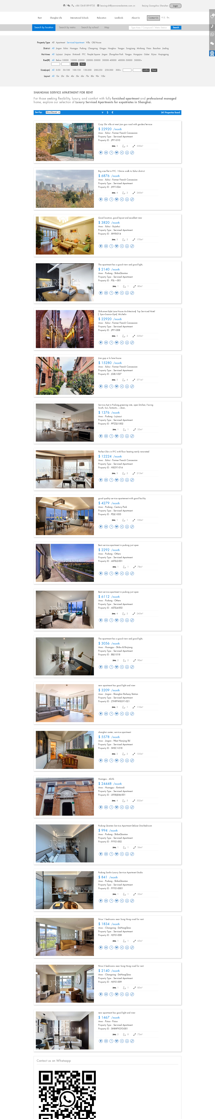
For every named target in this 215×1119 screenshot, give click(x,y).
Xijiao (153, 54)
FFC (84, 54)
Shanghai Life (56, 18)
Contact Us (153, 18)
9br (97, 76)
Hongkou (112, 48)
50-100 (66, 70)
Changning (93, 48)
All (53, 42)
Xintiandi (76, 54)
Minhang (141, 48)
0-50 (58, 70)
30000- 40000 (109, 60)
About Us (136, 18)
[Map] (101, 153)
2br (62, 76)
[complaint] (127, 153)
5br (77, 76)
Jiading (165, 48)
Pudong (83, 48)
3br (67, 76)
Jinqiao (67, 54)
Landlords (119, 18)
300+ (118, 70)
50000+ (138, 60)
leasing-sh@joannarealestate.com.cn (117, 6)
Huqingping (163, 54)
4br (72, 76)
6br (82, 76)
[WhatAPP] (212, 35)
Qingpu (102, 48)
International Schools (79, 18)
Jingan (59, 48)
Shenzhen (164, 6)
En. (168, 18)
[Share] (122, 153)
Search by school (90, 27)
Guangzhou (154, 6)
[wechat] (212, 41)
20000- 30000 (93, 60)
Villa (88, 42)
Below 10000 (62, 60)
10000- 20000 (77, 60)
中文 (163, 18)
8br (92, 76)
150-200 (87, 70)
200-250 (98, 70)
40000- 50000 (125, 60)
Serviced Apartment (75, 42)
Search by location (43, 27)
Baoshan (157, 48)
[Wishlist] (116, 152)
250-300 (109, 70)
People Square (93, 54)
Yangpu (121, 48)
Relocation (101, 18)
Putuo (149, 48)
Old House (96, 42)
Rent (40, 18)
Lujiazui (59, 54)
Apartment (60, 42)
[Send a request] (111, 153)
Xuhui (65, 48)
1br (57, 76)
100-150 (76, 70)
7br (87, 76)
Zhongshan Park (116, 54)
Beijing (145, 6)
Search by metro (67, 27)
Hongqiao (137, 54)
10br (103, 76)
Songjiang (130, 48)
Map (106, 27)
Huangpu (74, 48)
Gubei (146, 54)
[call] (212, 26)
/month (110, 129)
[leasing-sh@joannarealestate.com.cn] (106, 153)
